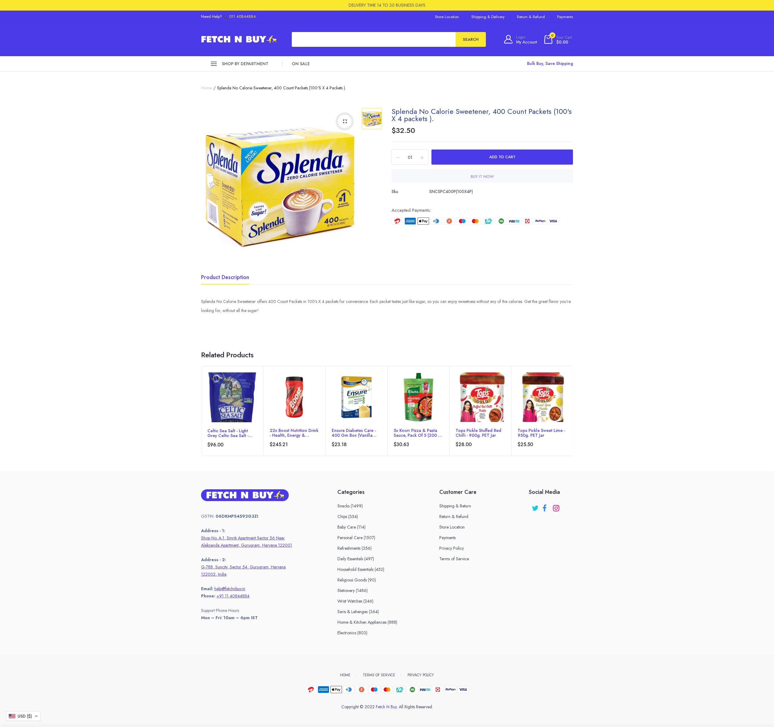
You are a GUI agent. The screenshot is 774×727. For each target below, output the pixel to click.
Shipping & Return (455, 506)
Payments (565, 17)
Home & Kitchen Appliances (367, 622)
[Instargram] (557, 506)
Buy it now (482, 176)
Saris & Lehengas (358, 612)
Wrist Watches (355, 601)
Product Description (225, 278)
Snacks (350, 506)
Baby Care (351, 527)
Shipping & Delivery (488, 17)
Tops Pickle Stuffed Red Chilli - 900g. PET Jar (478, 433)
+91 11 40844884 (232, 596)
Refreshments (354, 548)
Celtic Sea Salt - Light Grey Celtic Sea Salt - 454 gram (228, 433)
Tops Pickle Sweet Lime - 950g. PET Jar (541, 433)
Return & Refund (531, 17)
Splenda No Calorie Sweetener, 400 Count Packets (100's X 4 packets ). (482, 115)
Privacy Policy (451, 548)
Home (206, 88)
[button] (23, 716)
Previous (201, 419)
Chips (347, 516)
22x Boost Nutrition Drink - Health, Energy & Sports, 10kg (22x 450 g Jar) (294, 433)
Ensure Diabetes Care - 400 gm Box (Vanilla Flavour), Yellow (354, 433)
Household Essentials (360, 569)
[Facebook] (546, 506)
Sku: (395, 191)
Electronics (352, 633)
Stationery (352, 590)
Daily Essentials (355, 559)
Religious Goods (356, 580)
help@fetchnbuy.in (229, 589)
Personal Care (356, 538)
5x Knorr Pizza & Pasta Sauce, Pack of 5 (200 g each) (418, 433)
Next (572, 419)
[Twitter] (535, 506)
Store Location (447, 17)
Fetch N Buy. (387, 707)
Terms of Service (454, 559)
